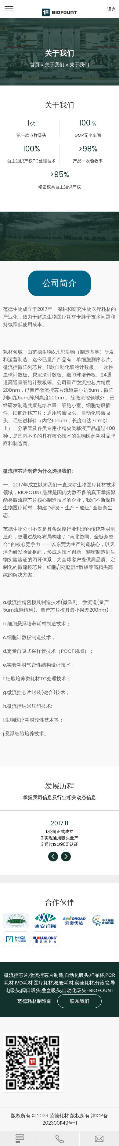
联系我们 (79, 1001)
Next (66, 856)
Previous (53, 856)
